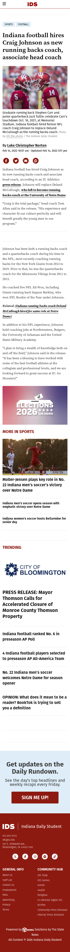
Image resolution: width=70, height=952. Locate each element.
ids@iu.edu (9, 840)
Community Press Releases (52, 910)
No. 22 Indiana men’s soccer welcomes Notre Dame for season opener (33, 678)
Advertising (8, 900)
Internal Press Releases (51, 915)
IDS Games (44, 880)
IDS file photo (14, 136)
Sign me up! (35, 798)
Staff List (7, 880)
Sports (26, 431)
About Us (7, 875)
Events (41, 885)
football (23, 24)
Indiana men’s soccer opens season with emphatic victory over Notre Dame (31, 505)
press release (12, 184)
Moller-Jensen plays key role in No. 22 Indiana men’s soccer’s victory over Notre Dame (34, 485)
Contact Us (8, 885)
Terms (6, 910)
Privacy (6, 905)
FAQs (5, 895)
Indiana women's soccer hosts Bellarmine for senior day (34, 520)
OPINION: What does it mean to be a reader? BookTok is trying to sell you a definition (35, 702)
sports (9, 24)
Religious (42, 895)
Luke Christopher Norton (26, 145)
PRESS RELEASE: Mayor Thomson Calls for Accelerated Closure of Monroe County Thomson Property (30, 604)
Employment (9, 890)
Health (41, 890)
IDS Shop (42, 875)
